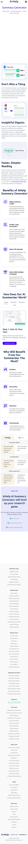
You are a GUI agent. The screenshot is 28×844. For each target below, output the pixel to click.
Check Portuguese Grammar (14, 688)
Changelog (14, 822)
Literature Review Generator (14, 622)
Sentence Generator (14, 611)
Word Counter (14, 750)
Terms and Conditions (14, 784)
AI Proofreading (14, 579)
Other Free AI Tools (14, 768)
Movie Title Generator (14, 773)
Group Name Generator (14, 771)
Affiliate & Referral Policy (14, 795)
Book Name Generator (19, 181)
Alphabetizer (14, 758)
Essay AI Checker (14, 574)
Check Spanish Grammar (14, 680)
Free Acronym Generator (14, 747)
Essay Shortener (14, 656)
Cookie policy (14, 792)
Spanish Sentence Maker (14, 733)
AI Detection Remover (14, 582)
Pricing (14, 814)
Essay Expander (14, 638)
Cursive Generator (14, 728)
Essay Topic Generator (14, 651)
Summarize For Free (10, 343)
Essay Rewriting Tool (14, 648)
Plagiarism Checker (14, 571)
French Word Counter (14, 760)
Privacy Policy (14, 787)
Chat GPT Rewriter (14, 659)
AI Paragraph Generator (14, 616)
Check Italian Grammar (14, 683)
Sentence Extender (14, 715)
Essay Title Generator (14, 654)
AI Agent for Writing (14, 624)
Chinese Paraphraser (14, 606)
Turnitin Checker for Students (14, 584)
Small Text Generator (14, 720)
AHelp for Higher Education (14, 819)
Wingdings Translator (14, 738)
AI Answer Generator (14, 619)
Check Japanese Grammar (14, 691)
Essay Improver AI (14, 661)
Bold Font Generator (14, 725)
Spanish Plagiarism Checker (14, 576)
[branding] (14, 1)
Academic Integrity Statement (14, 797)
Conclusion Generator (14, 614)
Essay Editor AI (14, 664)
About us (14, 811)
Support (14, 824)
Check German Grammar (14, 686)
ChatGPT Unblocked (14, 627)
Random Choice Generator (14, 755)
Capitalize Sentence (14, 731)
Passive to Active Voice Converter (14, 712)
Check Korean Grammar (14, 678)
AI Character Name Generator (14, 776)
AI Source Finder (14, 635)
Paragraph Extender (14, 601)
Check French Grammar (14, 675)
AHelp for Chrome (14, 806)
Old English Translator (14, 736)
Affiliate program (14, 816)
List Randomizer (14, 752)
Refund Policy (14, 790)
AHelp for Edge (14, 809)
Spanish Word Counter (14, 763)
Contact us (14, 827)
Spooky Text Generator (14, 667)
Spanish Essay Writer (14, 595)
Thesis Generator (14, 608)
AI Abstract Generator (14, 723)
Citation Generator (14, 646)
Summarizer (14, 641)
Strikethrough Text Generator (14, 710)
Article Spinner (14, 643)
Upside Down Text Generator (14, 718)
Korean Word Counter (14, 765)
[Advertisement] (14, 546)
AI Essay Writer (14, 593)
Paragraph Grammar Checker (14, 693)
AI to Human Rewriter (14, 603)
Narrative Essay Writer (14, 598)
